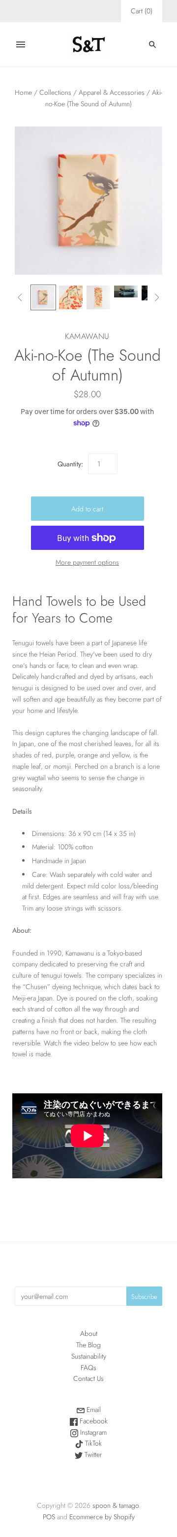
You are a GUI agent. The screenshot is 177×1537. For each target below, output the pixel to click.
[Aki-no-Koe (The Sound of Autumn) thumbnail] (43, 297)
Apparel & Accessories (112, 92)
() (141, 11)
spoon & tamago (115, 1505)
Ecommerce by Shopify (102, 1517)
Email (93, 1409)
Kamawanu (87, 336)
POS (49, 1517)
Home (23, 92)
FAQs (88, 1367)
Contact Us (88, 1378)
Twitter (92, 1454)
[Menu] (21, 44)
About (88, 1333)
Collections (55, 92)
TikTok (92, 1443)
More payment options (87, 562)
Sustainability (88, 1356)
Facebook (93, 1421)
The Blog (88, 1345)
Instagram (92, 1432)
